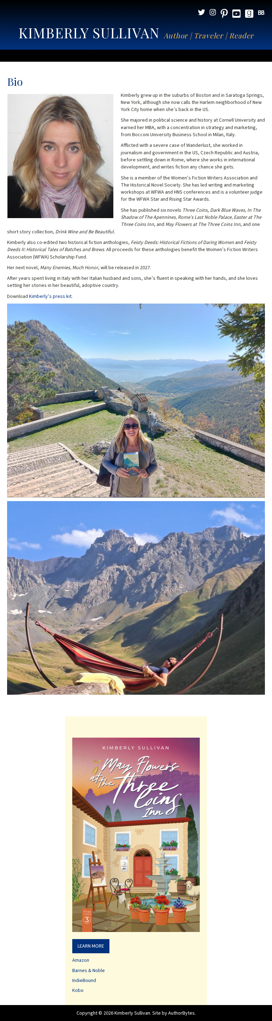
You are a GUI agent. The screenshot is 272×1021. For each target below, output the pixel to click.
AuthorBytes (181, 1013)
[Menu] (136, 56)
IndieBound (84, 980)
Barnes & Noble (88, 970)
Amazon (80, 960)
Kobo (78, 990)
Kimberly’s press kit (50, 296)
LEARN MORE (91, 946)
